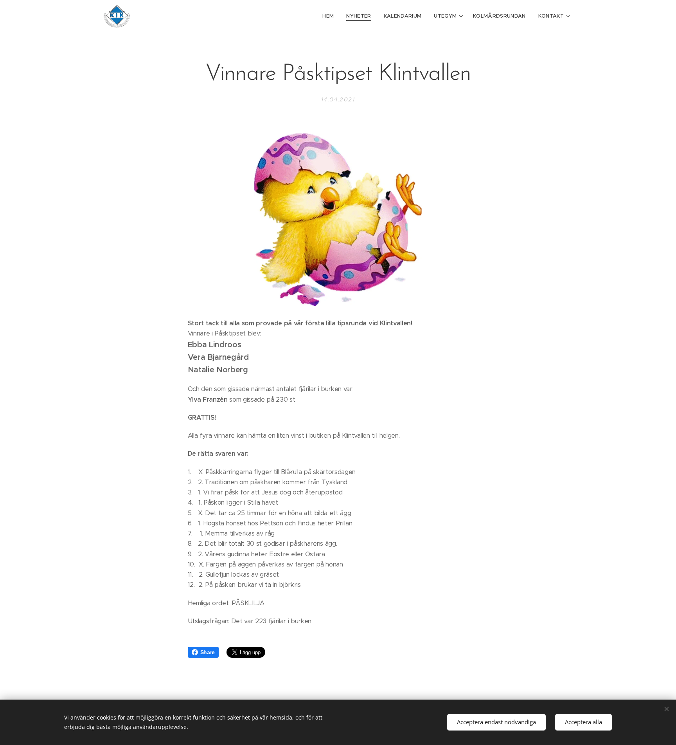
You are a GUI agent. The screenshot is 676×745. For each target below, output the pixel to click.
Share (207, 652)
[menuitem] (330, 16)
